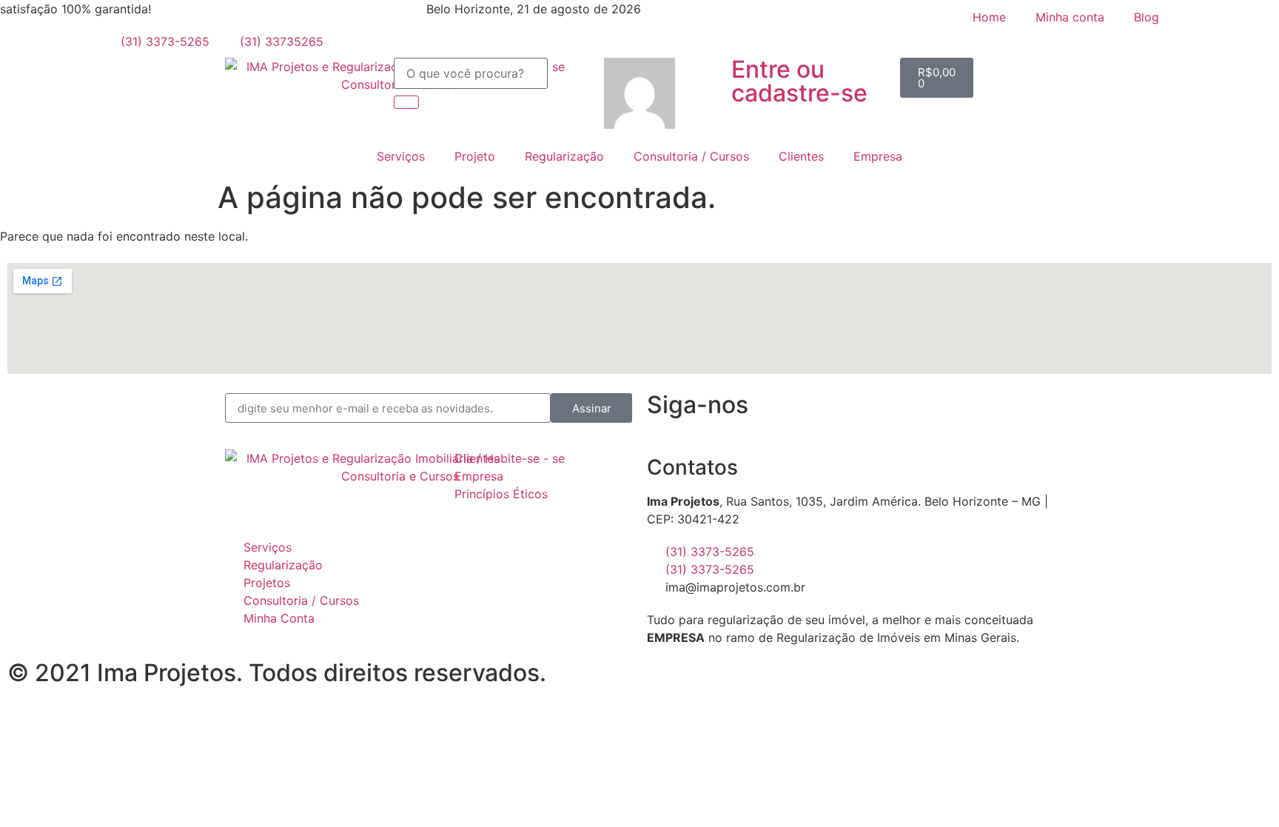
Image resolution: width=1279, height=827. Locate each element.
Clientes (801, 156)
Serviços (401, 156)
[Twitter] (998, 411)
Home (989, 17)
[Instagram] (917, 411)
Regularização (564, 156)
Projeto (474, 156)
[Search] (406, 102)
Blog (1146, 17)
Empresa (877, 156)
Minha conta (1069, 17)
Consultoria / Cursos (691, 156)
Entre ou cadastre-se (799, 81)
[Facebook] (876, 411)
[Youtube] (957, 411)
